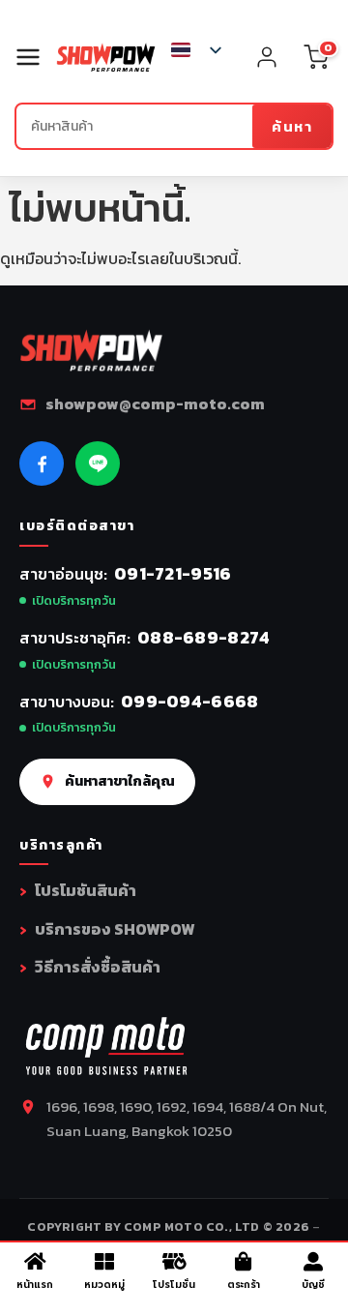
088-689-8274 (204, 637)
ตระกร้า (243, 1284)
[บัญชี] (313, 1261)
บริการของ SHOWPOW (114, 929)
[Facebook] (41, 463)
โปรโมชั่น (174, 1284)
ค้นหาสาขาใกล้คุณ (120, 781)
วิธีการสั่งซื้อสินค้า (97, 966)
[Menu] (35, 57)
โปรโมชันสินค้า (85, 890)
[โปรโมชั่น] (174, 1261)
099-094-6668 (190, 701)
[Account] (266, 57)
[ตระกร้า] (243, 1261)
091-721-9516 (173, 573)
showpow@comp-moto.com (155, 403)
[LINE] (97, 463)
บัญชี (313, 1284)
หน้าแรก (34, 1284)
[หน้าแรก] (34, 1261)
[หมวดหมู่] (104, 1261)
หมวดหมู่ (104, 1284)
